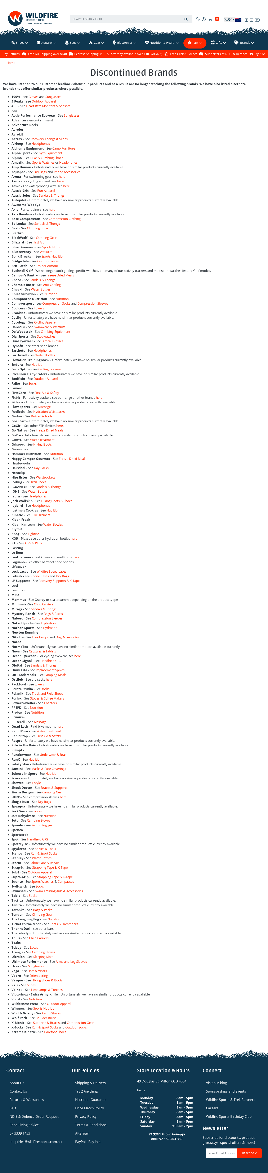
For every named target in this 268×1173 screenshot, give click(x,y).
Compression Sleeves (92, 303)
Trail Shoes (38, 482)
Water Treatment (42, 440)
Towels (39, 308)
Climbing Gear (42, 914)
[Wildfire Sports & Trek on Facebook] (246, 19)
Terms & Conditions (91, 1125)
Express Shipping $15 (89, 54)
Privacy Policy (86, 1116)
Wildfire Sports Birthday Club (229, 1116)
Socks (32, 383)
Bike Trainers (40, 515)
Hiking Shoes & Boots (47, 980)
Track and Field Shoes (47, 693)
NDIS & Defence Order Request (34, 1116)
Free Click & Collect (183, 54)
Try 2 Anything (86, 1091)
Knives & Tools (41, 416)
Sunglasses (53, 97)
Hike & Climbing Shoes (46, 158)
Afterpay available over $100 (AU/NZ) (136, 54)
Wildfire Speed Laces (51, 571)
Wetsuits (46, 252)
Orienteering (39, 975)
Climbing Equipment (55, 331)
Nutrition (50, 294)
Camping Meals (55, 675)
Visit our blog (216, 1083)
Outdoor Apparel (44, 101)
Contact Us (18, 1091)
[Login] (203, 19)
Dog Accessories (67, 637)
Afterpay (82, 1133)
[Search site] (185, 19)
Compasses (66, 881)
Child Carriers (43, 604)
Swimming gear (43, 825)
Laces (34, 947)
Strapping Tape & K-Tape (50, 867)
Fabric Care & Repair (44, 863)
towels (39, 684)
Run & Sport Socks (44, 853)
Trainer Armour (47, 266)
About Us (17, 1083)
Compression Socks (56, 303)
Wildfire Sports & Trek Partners (230, 1099)
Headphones (41, 143)
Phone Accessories (67, 172)
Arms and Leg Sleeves (71, 961)
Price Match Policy (89, 1108)
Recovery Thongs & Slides (49, 139)
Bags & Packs (53, 613)
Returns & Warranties (27, 1099)
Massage (44, 407)
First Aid (38, 242)
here (62, 176)
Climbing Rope (37, 228)
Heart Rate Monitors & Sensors (48, 106)
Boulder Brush (46, 1018)
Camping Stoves (38, 820)
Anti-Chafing (52, 285)
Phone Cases (40, 576)
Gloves (33, 97)
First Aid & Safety (47, 393)
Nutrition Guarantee (91, 1099)
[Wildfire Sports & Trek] (33, 18)
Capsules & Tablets (42, 651)
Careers (212, 1108)
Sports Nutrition (53, 247)
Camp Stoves (51, 1013)
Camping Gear (46, 237)
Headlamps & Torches (47, 990)
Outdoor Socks (48, 261)
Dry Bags (40, 172)
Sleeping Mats (43, 957)
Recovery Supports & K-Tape (59, 581)
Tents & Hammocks (64, 924)
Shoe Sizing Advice (24, 1125)
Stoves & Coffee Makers (47, 698)
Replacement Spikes (50, 670)
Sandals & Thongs (51, 195)
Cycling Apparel (45, 322)
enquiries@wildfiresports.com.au (36, 1141)
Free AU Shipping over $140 (47, 54)
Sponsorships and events (226, 1091)
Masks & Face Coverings (48, 769)
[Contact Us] (198, 19)
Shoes (31, 985)
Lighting (33, 534)
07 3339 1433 (20, 1133)
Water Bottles (40, 289)
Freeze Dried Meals (60, 275)
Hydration (48, 623)
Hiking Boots (42, 444)
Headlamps (40, 637)
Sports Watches (43, 162)
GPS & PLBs (33, 543)
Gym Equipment (50, 153)
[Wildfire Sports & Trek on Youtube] (257, 19)
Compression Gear (80, 1022)
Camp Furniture (63, 148)
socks (45, 689)
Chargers (50, 703)
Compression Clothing (65, 219)
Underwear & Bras (53, 754)
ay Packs (42, 468)
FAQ (13, 1108)
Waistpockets (45, 477)
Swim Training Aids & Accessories (59, 891)
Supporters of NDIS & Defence (226, 54)
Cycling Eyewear (50, 369)
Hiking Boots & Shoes (56, 501)
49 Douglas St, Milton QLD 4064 (161, 1081)
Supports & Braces (46, 1022)
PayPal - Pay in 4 (87, 1141)
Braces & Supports (54, 787)
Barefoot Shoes (55, 1032)
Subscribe (248, 1153)
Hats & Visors (37, 971)
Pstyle (36, 783)
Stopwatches (46, 336)
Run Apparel (46, 190)
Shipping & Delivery (90, 1083)
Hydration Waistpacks (49, 411)
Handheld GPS (50, 661)
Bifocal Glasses (52, 341)
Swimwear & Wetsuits (49, 327)
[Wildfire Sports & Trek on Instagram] (251, 19)
